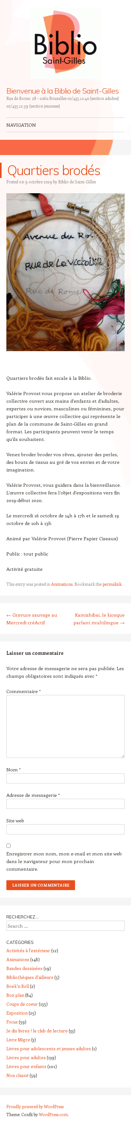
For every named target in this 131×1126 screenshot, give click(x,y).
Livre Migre (18, 1040)
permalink (111, 584)
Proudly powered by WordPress (35, 1106)
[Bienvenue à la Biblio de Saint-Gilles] (65, 43)
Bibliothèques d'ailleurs (29, 977)
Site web (15, 820)
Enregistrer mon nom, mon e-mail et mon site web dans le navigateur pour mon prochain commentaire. (64, 861)
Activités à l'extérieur (28, 950)
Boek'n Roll (17, 986)
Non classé (17, 1075)
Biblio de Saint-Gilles (77, 181)
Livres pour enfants (26, 1066)
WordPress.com (53, 1114)
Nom (13, 769)
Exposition (17, 1013)
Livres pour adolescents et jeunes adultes (48, 1048)
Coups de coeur (22, 1004)
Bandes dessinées (24, 968)
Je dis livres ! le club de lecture (37, 1031)
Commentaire (23, 691)
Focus (12, 1022)
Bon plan (15, 995)
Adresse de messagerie (33, 795)
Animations (61, 584)
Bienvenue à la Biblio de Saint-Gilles (62, 91)
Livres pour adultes (26, 1057)
